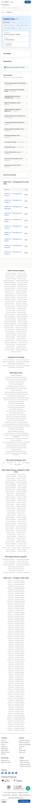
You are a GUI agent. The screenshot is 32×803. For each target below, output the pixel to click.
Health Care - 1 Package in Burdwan (16, 591)
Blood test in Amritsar (22, 277)
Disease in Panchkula (21, 532)
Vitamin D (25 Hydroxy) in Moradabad (16, 420)
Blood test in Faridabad (22, 290)
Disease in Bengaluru (9, 482)
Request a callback (24, 742)
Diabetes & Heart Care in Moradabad (16, 363)
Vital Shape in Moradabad (9, 365)
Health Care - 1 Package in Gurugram (16, 616)
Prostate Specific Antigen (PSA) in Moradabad (16, 377)
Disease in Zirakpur (22, 551)
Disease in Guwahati (21, 497)
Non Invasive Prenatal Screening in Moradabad (16, 447)
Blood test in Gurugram (10, 295)
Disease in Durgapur (21, 489)
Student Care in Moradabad (23, 365)
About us (3, 740)
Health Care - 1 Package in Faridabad (16, 608)
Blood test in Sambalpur (21, 340)
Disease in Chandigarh (11, 485)
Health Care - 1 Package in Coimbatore (16, 582)
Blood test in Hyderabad (10, 299)
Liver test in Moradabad (8, 565)
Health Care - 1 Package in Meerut (16, 655)
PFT (12, 464)
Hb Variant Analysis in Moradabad (16, 401)
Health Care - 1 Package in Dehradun (16, 595)
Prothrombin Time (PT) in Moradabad (16, 405)
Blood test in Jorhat (21, 306)
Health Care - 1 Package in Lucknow (16, 649)
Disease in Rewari (21, 540)
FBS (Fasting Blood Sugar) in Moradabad (16, 386)
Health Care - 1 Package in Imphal (16, 711)
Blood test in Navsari (10, 329)
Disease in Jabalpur (21, 502)
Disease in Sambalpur (21, 541)
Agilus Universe (5, 752)
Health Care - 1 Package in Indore (16, 625)
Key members (4, 742)
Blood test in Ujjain (10, 348)
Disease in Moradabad (11, 523)
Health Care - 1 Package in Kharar (16, 713)
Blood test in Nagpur (9, 325)
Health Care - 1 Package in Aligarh (16, 597)
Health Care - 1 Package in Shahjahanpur (16, 601)
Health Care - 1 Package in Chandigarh (16, 728)
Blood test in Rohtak (9, 340)
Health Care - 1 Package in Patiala (16, 674)
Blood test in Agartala (11, 273)
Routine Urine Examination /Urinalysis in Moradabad (16, 394)
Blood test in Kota (22, 312)
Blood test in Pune (22, 335)
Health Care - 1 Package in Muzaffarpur (16, 659)
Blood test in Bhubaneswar (22, 280)
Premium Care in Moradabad (22, 361)
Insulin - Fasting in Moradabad (16, 384)
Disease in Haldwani (10, 498)
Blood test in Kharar (21, 310)
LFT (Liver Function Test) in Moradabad (16, 381)
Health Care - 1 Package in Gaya (16, 610)
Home (2, 12)
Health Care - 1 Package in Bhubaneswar (16, 719)
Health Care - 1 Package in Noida (16, 670)
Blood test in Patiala (10, 333)
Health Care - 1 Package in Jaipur (16, 629)
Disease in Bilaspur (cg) (10, 483)
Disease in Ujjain (26, 547)
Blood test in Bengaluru (9, 280)
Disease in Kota (21, 513)
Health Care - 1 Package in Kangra (16, 705)
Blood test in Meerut (22, 318)
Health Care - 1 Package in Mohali (16, 657)
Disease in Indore (11, 502)
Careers (3, 754)
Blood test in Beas (22, 278)
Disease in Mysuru (22, 525)
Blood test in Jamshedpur (22, 305)
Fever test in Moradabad (9, 563)
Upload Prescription (24, 740)
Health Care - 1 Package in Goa (16, 696)
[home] (9, 2)
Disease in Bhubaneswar (22, 482)
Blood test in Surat (10, 346)
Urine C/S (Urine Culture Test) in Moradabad (16, 414)
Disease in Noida (10, 532)
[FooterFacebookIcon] (9, 773)
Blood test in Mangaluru (22, 316)
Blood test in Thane (21, 346)
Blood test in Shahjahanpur (11, 342)
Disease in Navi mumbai (21, 528)
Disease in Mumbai (22, 523)
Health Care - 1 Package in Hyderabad (16, 623)
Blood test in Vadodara (21, 348)
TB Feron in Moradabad (16, 440)
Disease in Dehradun (10, 489)
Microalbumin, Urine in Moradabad (16, 427)
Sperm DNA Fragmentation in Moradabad (16, 446)
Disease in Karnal (11, 512)
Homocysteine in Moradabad (16, 409)
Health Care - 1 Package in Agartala (16, 702)
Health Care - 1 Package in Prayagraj (16, 603)
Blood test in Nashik (9, 327)
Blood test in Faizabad (10, 290)
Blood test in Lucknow (10, 314)
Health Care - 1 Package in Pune (16, 677)
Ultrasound (9, 462)
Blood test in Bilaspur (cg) (10, 282)
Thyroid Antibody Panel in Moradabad (16, 407)
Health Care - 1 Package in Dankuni (16, 593)
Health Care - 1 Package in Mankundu (16, 584)
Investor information (25, 766)
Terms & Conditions (24, 795)
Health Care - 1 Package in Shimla (16, 681)
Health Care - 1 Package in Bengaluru (16, 689)
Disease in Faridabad (21, 491)
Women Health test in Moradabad (16, 566)
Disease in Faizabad (10, 491)
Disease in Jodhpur (11, 508)
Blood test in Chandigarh (10, 284)
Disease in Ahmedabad (11, 476)
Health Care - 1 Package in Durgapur (16, 604)
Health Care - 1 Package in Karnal (16, 644)
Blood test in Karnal (10, 310)
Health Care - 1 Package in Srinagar (16, 685)
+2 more (20, 28)
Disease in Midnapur (11, 521)
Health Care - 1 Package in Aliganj (16, 589)
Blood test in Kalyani (10, 308)
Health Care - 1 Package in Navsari (16, 666)
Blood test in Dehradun (10, 288)
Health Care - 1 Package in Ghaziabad (16, 612)
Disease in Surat (6, 547)
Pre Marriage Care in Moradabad (16, 367)
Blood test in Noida (9, 331)
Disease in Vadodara (10, 549)
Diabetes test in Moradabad (23, 559)
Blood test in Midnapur (10, 320)
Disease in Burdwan (22, 483)
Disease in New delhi (21, 530)
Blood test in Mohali (22, 320)
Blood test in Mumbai (22, 321)
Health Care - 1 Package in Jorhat (16, 640)
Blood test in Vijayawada (22, 349)
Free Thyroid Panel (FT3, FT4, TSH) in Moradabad (16, 399)
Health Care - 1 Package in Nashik (16, 664)
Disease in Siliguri (11, 545)
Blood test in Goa (10, 293)
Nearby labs (22, 750)
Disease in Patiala (11, 534)
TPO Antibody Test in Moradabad (16, 403)
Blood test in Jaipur (9, 303)
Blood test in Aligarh (10, 277)
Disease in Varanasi (21, 549)
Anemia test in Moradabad (23, 572)
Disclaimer (14, 795)
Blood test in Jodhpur (11, 306)
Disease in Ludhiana (21, 515)
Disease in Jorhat (21, 508)
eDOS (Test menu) (25, 762)
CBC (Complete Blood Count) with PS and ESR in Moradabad (16, 426)
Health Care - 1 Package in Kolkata (16, 646)
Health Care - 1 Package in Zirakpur (16, 599)
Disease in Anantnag (11, 480)
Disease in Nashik (10, 528)
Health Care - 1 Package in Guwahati (16, 618)
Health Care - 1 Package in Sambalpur (16, 704)
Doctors (3, 744)
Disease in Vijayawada (10, 551)
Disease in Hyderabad (11, 500)
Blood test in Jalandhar (21, 303)
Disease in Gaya (10, 493)
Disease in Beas (21, 480)
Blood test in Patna (21, 333)
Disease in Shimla (23, 543)
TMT (19, 462)
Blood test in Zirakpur (16, 351)
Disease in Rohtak (10, 541)
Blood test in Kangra (21, 308)
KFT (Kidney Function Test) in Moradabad (16, 411)
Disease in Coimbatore (10, 487)
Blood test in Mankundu (10, 318)
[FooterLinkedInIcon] (12, 773)
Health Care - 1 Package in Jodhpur (16, 638)
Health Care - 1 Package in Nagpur (16, 662)
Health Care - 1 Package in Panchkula (16, 672)
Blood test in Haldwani (10, 297)
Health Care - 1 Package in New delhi (16, 668)
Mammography (17, 464)
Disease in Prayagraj (11, 536)
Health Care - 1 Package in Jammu (16, 634)
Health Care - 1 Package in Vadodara (16, 692)
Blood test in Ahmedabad (10, 275)
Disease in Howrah (21, 498)
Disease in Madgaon (10, 517)
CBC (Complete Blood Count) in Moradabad (16, 418)
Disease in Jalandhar (21, 504)
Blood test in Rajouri (21, 336)
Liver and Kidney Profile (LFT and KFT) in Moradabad (16, 433)
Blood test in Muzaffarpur (10, 323)
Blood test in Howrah (22, 297)
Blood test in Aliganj (22, 275)
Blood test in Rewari (21, 338)
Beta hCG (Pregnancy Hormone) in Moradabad (16, 379)
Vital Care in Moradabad (9, 359)
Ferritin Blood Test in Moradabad (16, 383)
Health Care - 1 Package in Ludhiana (16, 651)
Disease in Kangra (21, 510)
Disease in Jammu (9, 506)
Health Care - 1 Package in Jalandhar (16, 631)
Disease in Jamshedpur (21, 506)
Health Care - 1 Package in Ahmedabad (16, 717)
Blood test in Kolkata (11, 312)
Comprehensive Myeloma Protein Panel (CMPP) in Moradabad (16, 454)
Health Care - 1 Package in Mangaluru (16, 715)
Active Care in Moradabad (23, 359)
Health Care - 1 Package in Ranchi (16, 724)
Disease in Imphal (22, 500)
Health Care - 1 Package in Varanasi (16, 694)
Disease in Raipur (11, 538)
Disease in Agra (21, 474)
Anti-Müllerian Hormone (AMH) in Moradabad (16, 451)
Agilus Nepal (4, 750)
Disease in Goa (10, 495)
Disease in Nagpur (9, 527)
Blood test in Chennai (22, 284)
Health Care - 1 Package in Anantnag (16, 726)
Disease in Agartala (11, 474)
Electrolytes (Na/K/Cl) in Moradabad (16, 431)
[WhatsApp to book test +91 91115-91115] (28, 788)
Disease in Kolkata (11, 513)
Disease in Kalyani (11, 510)
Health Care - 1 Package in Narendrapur (16, 588)
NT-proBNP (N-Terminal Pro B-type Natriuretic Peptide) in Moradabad (16, 436)
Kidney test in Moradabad (23, 563)
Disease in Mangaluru (22, 517)
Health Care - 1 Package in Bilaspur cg (16, 722)
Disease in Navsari (10, 530)
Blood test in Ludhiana (22, 314)
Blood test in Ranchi (10, 338)
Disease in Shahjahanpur (11, 543)
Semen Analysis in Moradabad (16, 412)
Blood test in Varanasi (9, 349)
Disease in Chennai (22, 485)
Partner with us (5, 760)
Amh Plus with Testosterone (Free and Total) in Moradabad (16, 442)
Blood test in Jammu (9, 305)
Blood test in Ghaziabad (21, 291)
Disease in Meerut (22, 519)
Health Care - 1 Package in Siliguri (16, 683)
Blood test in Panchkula (21, 331)
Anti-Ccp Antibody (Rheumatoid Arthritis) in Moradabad (16, 424)
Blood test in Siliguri (10, 344)
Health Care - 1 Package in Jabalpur (16, 627)
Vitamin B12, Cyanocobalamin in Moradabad (16, 416)
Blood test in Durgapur (22, 288)
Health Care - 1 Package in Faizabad (16, 606)
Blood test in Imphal (22, 299)
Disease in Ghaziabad (21, 493)
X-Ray (3, 462)
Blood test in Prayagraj (11, 335)
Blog (20, 748)
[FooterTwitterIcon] (16, 773)
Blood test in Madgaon (10, 316)
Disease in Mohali (22, 521)
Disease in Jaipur (10, 504)
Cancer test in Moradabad (9, 572)
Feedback (21, 746)
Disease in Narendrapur (21, 527)
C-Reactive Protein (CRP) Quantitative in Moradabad (16, 438)
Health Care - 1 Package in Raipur (16, 679)
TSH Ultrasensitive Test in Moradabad (16, 396)
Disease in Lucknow (10, 515)
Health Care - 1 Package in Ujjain (16, 691)
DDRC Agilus (4, 748)
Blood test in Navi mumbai (21, 327)
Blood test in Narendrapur (22, 325)
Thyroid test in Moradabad (8, 559)
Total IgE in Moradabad (16, 449)
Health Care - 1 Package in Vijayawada (16, 698)
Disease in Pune (21, 536)
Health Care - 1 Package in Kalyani (16, 642)
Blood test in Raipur (10, 336)
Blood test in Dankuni (23, 286)
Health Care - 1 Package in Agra (16, 707)
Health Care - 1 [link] (9, 12)
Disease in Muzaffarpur (10, 525)
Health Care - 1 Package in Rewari (16, 709)
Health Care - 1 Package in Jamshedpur (16, 636)
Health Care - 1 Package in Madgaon (16, 653)
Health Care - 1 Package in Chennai (16, 580)
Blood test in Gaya (10, 291)
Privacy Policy (6, 795)
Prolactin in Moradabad (16, 375)
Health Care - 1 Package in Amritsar (16, 633)
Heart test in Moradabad (9, 561)
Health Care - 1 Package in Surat (16, 687)
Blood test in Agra (22, 273)
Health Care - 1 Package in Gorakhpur (16, 614)
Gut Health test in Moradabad (22, 565)
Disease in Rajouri (21, 538)
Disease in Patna (21, 534)
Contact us (4, 746)
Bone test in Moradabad (22, 561)
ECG (15, 462)
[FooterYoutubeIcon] (2, 773)
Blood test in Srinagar (21, 344)
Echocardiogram (26, 462)
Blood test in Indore (10, 301)
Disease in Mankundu (11, 519)
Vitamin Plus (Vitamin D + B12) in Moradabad (16, 444)
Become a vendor (6, 762)
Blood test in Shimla (23, 342)
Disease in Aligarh (10, 478)
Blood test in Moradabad (10, 321)
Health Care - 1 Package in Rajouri (16, 586)
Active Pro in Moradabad (8, 361)
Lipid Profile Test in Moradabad (16, 429)
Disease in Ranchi (11, 540)
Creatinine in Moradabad (16, 390)
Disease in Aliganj (22, 476)
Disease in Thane (16, 547)
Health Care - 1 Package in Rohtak (16, 720)
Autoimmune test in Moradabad (16, 570)
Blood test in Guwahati (22, 295)
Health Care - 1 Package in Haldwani (16, 619)
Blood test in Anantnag (11, 278)
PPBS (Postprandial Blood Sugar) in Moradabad (16, 388)
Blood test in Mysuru (23, 323)
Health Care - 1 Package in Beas (16, 700)
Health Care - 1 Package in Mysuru (16, 661)
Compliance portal (25, 764)
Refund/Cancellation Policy (16, 797)
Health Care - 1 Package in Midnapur (16, 730)
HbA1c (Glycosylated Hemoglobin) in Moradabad (16, 392)
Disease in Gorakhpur (20, 495)
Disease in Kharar (21, 512)
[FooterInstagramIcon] (6, 773)
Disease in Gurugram (10, 497)
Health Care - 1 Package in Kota (16, 647)
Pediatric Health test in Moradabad (16, 568)
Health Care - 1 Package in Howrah (16, 621)
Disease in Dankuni (22, 487)
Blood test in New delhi (21, 329)
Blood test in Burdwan (23, 282)
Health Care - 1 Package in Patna (16, 676)
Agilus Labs (22, 752)
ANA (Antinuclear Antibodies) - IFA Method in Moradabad (16, 397)
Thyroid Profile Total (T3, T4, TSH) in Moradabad (16, 422)
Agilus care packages (25, 744)
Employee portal (24, 760)
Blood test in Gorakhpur (21, 293)
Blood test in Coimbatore (10, 286)
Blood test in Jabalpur (22, 301)
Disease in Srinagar (21, 545)
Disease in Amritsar (21, 478)
